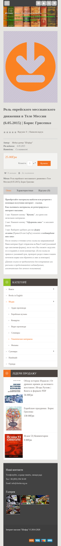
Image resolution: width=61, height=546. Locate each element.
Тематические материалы (32, 13)
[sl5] (13, 509)
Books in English (16, 295)
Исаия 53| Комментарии (36, 436)
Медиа (17, 13)
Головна (10, 13)
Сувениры (13, 351)
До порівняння (28, 173)
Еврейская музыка (19, 314)
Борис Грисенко (27, 182)
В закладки (12, 173)
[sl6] (42, 499)
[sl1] (28, 499)
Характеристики (25, 190)
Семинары (15, 333)
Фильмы (14, 345)
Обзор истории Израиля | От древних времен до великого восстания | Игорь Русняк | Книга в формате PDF (38, 386)
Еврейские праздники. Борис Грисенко (39, 410)
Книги (11, 289)
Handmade (13, 358)
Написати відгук (36, 132)
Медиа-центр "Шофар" (22, 143)
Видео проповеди (18, 326)
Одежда (12, 364)
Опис (8, 190)
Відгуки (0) (44, 190)
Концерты (15, 320)
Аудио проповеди (18, 308)
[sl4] (13, 499)
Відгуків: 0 (22, 132)
